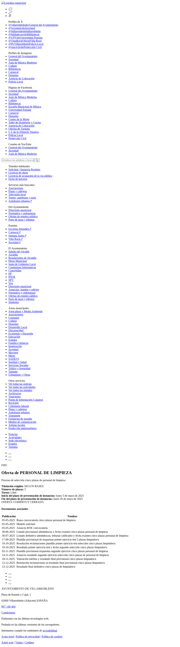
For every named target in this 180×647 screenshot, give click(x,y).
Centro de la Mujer (18, 119)
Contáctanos (8, 612)
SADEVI (13, 358)
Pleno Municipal (17, 261)
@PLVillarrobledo (25, 43)
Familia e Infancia (18, 343)
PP (10, 273)
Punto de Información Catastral (25, 399)
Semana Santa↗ (17, 235)
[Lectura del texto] (9, 457)
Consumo (13, 317)
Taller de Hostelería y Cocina (24, 122)
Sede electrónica (17, 440)
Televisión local (17, 194)
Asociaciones (15, 188)
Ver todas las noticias (20, 383)
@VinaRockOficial (25, 40)
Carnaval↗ (14, 232)
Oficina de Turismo (19, 128)
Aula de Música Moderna (22, 62)
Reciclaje (13, 402)
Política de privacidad (28, 636)
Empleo (12, 339)
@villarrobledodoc (33, 24)
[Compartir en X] (9, 580)
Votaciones (14, 396)
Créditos (29, 642)
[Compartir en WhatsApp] (9, 577)
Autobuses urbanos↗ (20, 200)
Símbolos (13, 302)
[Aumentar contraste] (9, 453)
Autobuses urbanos (19, 412)
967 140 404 (8, 606)
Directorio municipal (19, 210)
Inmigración (15, 346)
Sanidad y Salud (17, 362)
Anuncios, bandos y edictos (23, 289)
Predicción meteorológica (22, 428)
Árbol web (7, 642)
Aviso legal (7, 636)
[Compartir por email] (9, 574)
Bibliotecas (14, 68)
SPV (11, 280)
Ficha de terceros (17, 178)
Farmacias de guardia (20, 418)
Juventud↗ (14, 242)
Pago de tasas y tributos (21, 219)
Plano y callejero (17, 191)
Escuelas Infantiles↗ (19, 228)
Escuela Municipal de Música (24, 106)
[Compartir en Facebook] (9, 583)
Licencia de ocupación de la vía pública (30, 175)
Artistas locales (16, 425)
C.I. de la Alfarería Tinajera (23, 131)
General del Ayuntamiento (22, 56)
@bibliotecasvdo (23, 34)
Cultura (12, 65)
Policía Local (15, 81)
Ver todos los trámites (20, 390)
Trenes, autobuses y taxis (22, 197)
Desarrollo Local (17, 327)
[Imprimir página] (9, 460)
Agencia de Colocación (21, 78)
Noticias (13, 434)
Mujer (11, 355)
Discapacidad (15, 330)
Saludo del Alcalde (18, 251)
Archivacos (14, 393)
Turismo (13, 371)
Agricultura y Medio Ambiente (25, 311)
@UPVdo (25, 37)
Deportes (13, 75)
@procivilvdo (25, 47)
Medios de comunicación (22, 421)
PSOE (11, 276)
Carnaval (13, 72)
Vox (10, 283)
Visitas (19, 642)
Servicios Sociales (18, 365)
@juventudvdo (21, 28)
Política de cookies (52, 636)
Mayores (13, 352)
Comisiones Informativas (22, 267)
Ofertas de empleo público (23, 216)
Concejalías (14, 270)
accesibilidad (50, 630)
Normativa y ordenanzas (22, 213)
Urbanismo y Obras (19, 374)
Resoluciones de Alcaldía (22, 257)
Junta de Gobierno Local (22, 264)
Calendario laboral (18, 406)
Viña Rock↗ (15, 238)
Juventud (13, 59)
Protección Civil (17, 138)
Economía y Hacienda (20, 333)
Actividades (15, 437)
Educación (14, 336)
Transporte (14, 415)
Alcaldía (13, 254)
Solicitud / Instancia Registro (24, 169)
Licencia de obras (18, 172)
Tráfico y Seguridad (19, 368)
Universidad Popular (19, 109)
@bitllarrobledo (24, 31)
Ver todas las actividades (22, 387)
